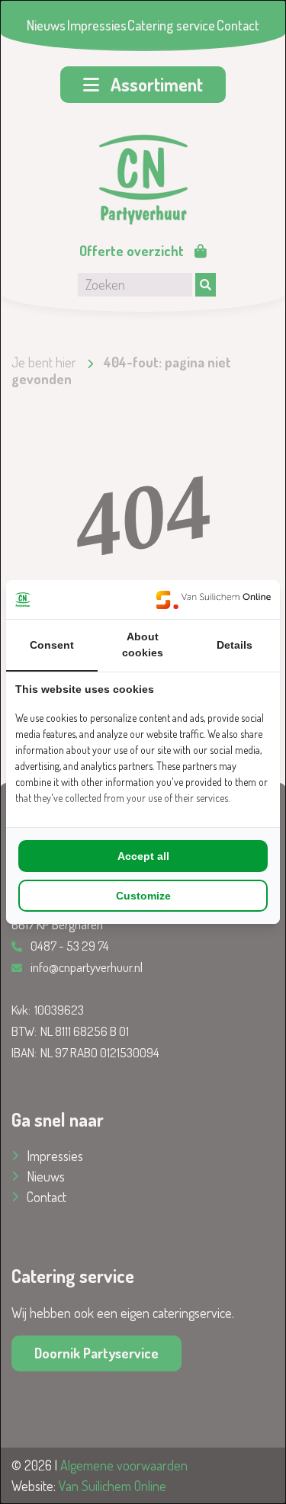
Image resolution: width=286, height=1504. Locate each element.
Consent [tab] (52, 645)
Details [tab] (234, 645)
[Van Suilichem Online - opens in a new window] (213, 599)
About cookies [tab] (142, 644)
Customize (143, 896)
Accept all (143, 856)
